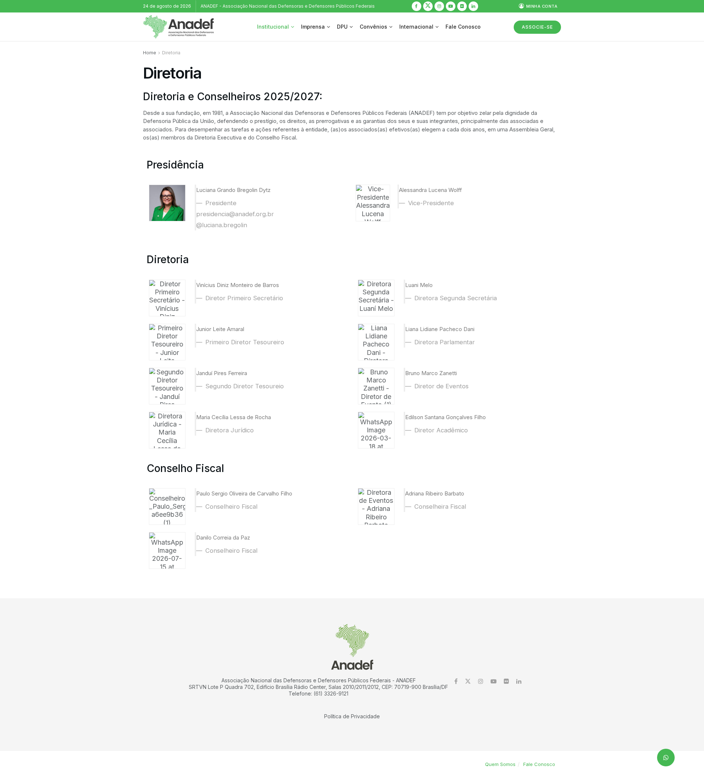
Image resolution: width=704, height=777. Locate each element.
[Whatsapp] (666, 757)
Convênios (373, 26)
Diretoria (171, 52)
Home (149, 52)
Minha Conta (541, 6)
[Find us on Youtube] (450, 6)
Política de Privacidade (352, 716)
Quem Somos (500, 764)
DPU (342, 26)
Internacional (416, 26)
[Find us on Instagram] (439, 6)
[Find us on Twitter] (428, 6)
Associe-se (537, 27)
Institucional (273, 26)
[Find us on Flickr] (462, 6)
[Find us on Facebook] (416, 6)
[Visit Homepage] (178, 27)
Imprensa (313, 26)
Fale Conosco (463, 26)
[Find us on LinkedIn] (473, 6)
